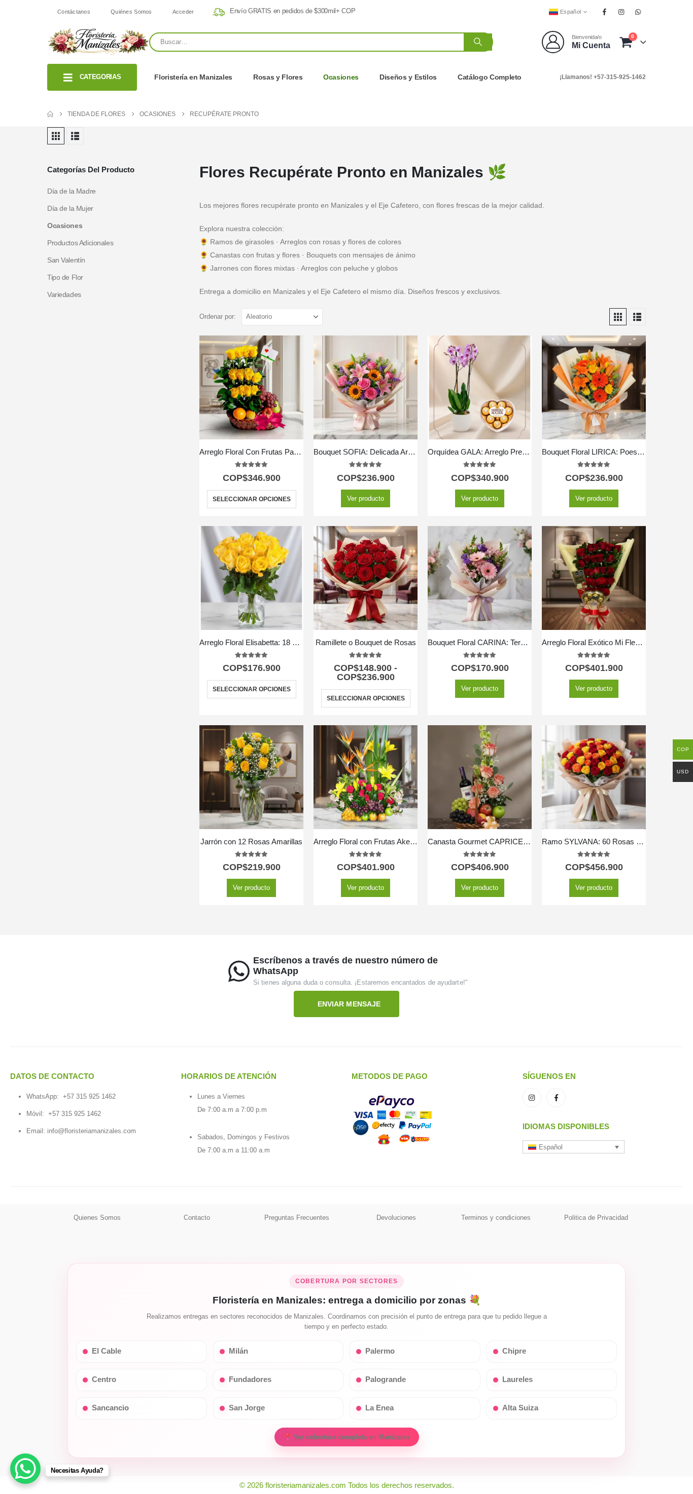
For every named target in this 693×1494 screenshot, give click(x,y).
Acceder (183, 12)
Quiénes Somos (131, 12)
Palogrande (385, 1379)
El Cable (106, 1351)
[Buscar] (478, 42)
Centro (104, 1379)
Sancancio (110, 1408)
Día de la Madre (71, 191)
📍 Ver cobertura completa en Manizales (347, 1437)
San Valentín (66, 260)
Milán (238, 1351)
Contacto (197, 1217)
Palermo (380, 1351)
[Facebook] (604, 12)
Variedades (64, 294)
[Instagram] (621, 12)
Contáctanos (73, 12)
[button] (55, 135)
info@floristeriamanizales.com (91, 1131)
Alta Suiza (520, 1408)
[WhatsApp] (638, 12)
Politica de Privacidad (596, 1217)
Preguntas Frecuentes (296, 1217)
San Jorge (247, 1408)
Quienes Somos (97, 1217)
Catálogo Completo (490, 77)
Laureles (517, 1379)
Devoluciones (396, 1217)
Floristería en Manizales (193, 77)
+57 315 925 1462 (89, 1096)
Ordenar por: (217, 316)
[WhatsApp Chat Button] (25, 1468)
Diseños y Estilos (408, 77)
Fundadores (250, 1379)
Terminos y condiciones (496, 1217)
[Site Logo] (98, 42)
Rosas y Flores (277, 77)
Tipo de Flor (65, 277)
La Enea (379, 1408)
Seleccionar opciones (252, 499)
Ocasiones (341, 77)
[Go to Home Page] (50, 114)
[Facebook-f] (556, 1097)
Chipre (514, 1351)
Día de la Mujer (70, 208)
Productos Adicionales (80, 243)
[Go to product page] (251, 387)
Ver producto (365, 498)
